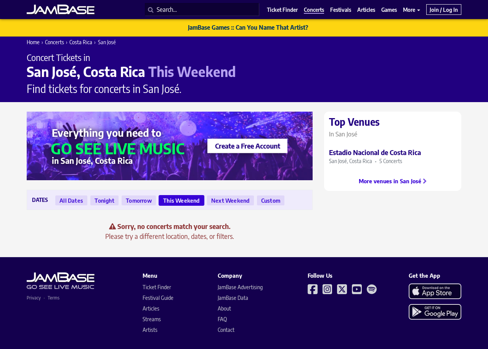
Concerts (54, 42)
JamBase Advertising (240, 287)
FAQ (222, 319)
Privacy (34, 298)
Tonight (104, 200)
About (224, 308)
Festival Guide (158, 298)
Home (33, 42)
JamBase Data (233, 298)
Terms (53, 298)
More (409, 9)
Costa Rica (80, 42)
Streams (152, 319)
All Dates (71, 200)
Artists (150, 330)
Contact (226, 330)
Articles (151, 308)
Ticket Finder (157, 287)
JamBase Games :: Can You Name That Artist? (248, 27)
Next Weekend (230, 200)
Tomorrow (139, 200)
